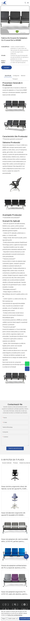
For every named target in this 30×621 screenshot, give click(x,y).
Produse (15, 463)
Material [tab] (23, 75)
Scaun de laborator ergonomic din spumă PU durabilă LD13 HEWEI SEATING (13, 514)
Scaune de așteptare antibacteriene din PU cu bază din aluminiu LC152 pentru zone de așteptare (13, 567)
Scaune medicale (6, 463)
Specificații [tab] (8, 75)
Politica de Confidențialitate (14, 615)
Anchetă (6, 67)
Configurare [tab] (16, 75)
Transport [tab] (15, 79)
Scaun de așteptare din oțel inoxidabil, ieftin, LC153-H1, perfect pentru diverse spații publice (14, 540)
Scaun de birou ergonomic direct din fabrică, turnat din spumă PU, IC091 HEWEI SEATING (14, 488)
